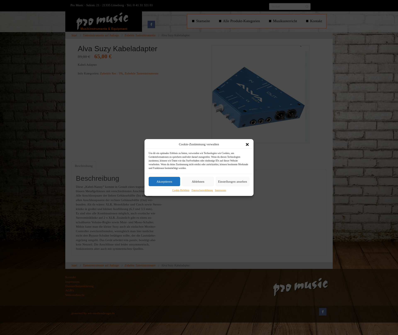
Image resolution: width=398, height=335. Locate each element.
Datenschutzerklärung (202, 190)
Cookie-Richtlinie (180, 190)
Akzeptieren (164, 181)
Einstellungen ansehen (232, 181)
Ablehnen (198, 181)
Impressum (220, 190)
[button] (247, 144)
